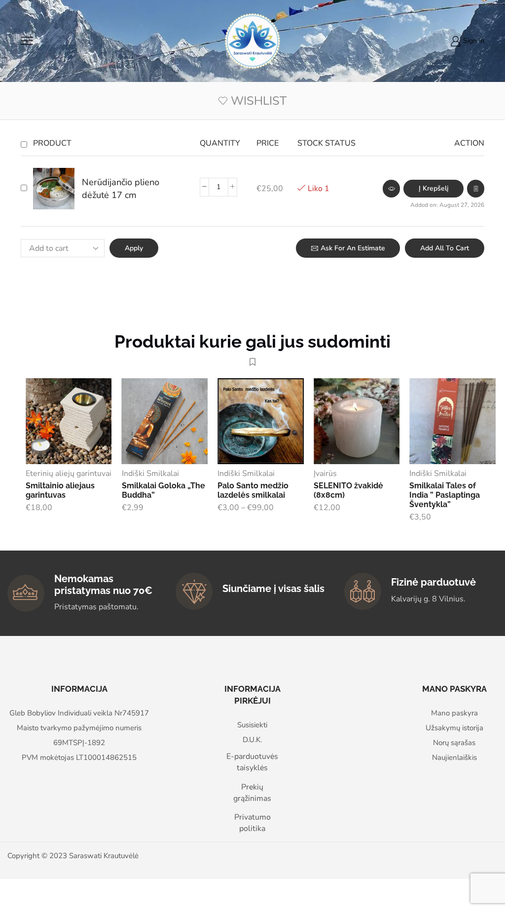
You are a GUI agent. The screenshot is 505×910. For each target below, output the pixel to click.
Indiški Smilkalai (150, 473)
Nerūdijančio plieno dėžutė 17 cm (120, 188)
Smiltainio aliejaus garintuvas (60, 490)
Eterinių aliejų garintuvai (68, 473)
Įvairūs (325, 473)
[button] (433, 189)
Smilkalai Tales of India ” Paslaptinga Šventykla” (444, 495)
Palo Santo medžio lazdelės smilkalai (253, 490)
